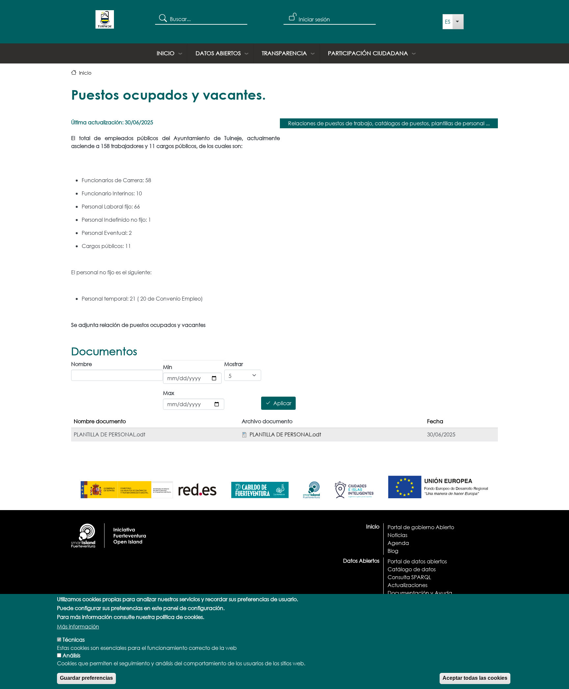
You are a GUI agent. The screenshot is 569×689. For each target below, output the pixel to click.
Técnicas (74, 639)
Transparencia (284, 53)
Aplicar (282, 403)
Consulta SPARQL (409, 577)
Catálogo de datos (412, 569)
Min (167, 366)
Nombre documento (100, 421)
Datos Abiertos (218, 53)
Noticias (397, 534)
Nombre (81, 363)
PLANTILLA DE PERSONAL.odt (285, 434)
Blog (393, 550)
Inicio (166, 53)
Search (162, 18)
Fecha (435, 421)
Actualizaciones (407, 584)
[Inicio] (105, 22)
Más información (78, 626)
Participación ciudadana (368, 53)
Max (168, 392)
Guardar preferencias (86, 678)
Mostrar (233, 363)
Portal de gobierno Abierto (421, 527)
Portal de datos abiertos (417, 561)
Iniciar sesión (314, 19)
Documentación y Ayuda (420, 592)
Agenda (398, 542)
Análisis (71, 655)
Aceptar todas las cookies (475, 678)
